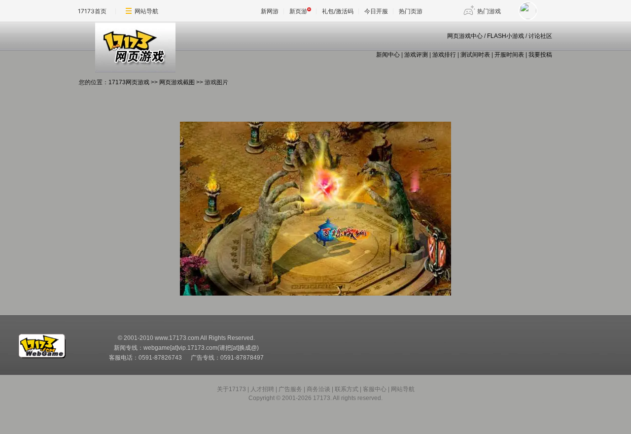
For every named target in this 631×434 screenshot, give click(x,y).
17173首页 (92, 11)
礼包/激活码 (337, 11)
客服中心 (374, 389)
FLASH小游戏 (505, 36)
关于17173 (231, 389)
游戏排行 (444, 54)
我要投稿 (540, 54)
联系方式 (346, 389)
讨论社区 (540, 36)
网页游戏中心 (465, 36)
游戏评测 (416, 54)
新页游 (298, 11)
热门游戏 (489, 11)
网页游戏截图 (177, 82)
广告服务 (290, 389)
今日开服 (376, 11)
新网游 (270, 11)
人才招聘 (262, 389)
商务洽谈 (318, 389)
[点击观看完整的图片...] (315, 293)
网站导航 (146, 11)
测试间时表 (475, 54)
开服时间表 (509, 54)
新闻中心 (388, 54)
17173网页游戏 (128, 82)
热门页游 (410, 11)
